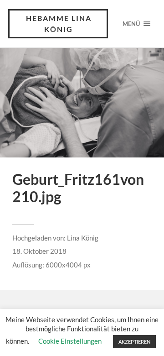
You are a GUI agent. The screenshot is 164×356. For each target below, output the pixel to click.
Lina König (82, 238)
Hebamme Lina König (59, 23)
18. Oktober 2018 (39, 251)
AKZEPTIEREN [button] (134, 342)
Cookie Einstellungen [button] (70, 341)
